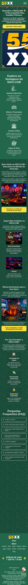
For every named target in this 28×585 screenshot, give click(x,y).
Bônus (24, 546)
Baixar (9, 549)
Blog (14, 551)
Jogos (14, 546)
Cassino (4, 546)
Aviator (14, 549)
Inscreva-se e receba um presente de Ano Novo (14, 209)
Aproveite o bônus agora (14, 26)
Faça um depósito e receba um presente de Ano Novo (14, 328)
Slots (9, 546)
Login (4, 549)
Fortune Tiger (21, 549)
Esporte (19, 546)
